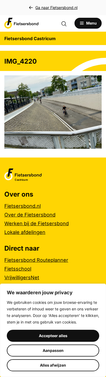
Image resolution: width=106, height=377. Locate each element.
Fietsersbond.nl (22, 206)
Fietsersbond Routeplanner (36, 260)
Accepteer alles (53, 335)
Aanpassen (53, 350)
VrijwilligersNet (21, 277)
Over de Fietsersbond (29, 215)
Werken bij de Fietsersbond (36, 223)
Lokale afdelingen (24, 232)
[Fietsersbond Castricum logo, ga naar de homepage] (21, 23)
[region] (53, 330)
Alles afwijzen (53, 365)
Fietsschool (17, 269)
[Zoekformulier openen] (66, 23)
